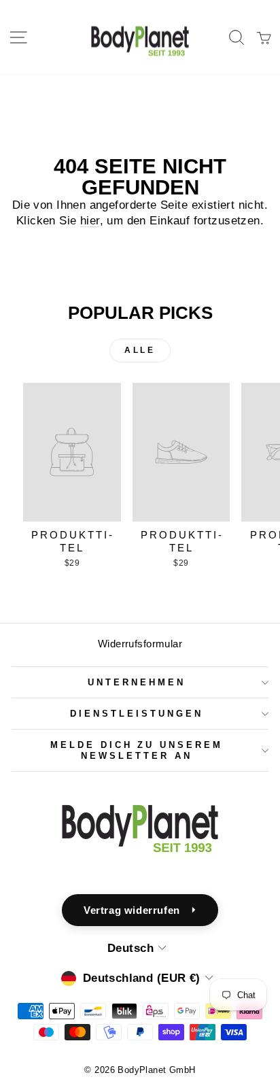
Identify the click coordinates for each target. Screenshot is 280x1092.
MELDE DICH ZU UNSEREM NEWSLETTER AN (136, 750)
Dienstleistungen (136, 714)
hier (90, 220)
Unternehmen (137, 682)
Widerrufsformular (140, 643)
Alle (139, 350)
